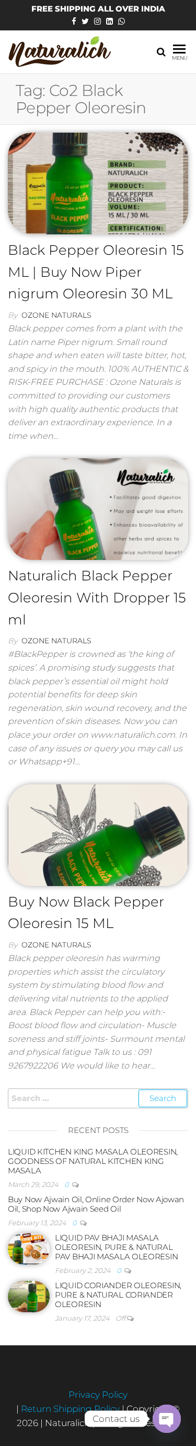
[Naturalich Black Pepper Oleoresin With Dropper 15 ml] (98, 508)
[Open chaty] (167, 1419)
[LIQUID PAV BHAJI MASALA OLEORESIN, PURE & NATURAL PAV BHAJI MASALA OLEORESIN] (29, 1248)
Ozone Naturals (56, 315)
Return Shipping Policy (71, 1409)
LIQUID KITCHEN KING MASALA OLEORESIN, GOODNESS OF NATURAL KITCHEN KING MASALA (93, 1161)
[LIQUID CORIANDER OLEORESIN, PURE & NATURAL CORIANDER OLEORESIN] (29, 1295)
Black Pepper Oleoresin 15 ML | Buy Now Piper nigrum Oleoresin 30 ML (96, 272)
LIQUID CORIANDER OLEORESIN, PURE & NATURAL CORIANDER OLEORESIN (118, 1294)
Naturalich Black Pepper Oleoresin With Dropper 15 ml (97, 597)
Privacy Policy (98, 1394)
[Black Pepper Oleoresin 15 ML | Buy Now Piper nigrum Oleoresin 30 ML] (98, 182)
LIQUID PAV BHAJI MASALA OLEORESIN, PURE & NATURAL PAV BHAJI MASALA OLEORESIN (116, 1247)
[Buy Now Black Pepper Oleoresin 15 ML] (98, 834)
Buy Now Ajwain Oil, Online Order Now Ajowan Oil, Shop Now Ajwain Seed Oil (96, 1204)
